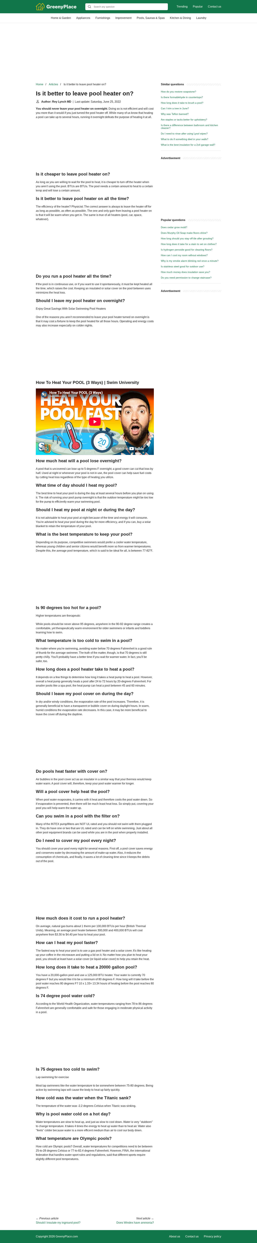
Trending (182, 6)
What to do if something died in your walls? (184, 139)
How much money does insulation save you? (185, 272)
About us (174, 1236)
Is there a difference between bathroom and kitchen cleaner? (189, 126)
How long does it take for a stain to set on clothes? (189, 244)
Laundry (201, 17)
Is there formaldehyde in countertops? (182, 97)
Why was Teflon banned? (175, 114)
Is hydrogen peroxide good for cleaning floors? (186, 249)
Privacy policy (212, 1236)
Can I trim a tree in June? (175, 108)
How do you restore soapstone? (178, 91)
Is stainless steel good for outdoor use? (182, 266)
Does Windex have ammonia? (135, 1222)
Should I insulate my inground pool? (58, 1222)
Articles (53, 84)
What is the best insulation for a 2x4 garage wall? (188, 144)
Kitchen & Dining (180, 17)
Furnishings (102, 17)
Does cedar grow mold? (174, 227)
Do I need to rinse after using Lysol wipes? (184, 133)
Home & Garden (61, 17)
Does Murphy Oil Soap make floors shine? (184, 232)
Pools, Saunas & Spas (151, 17)
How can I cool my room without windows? (184, 255)
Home (39, 84)
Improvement (123, 17)
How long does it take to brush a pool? (182, 102)
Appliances (83, 17)
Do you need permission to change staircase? (186, 277)
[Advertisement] (128, 52)
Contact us (214, 6)
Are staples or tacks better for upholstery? (184, 119)
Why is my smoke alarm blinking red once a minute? (190, 260)
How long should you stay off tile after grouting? (187, 238)
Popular (198, 6)
